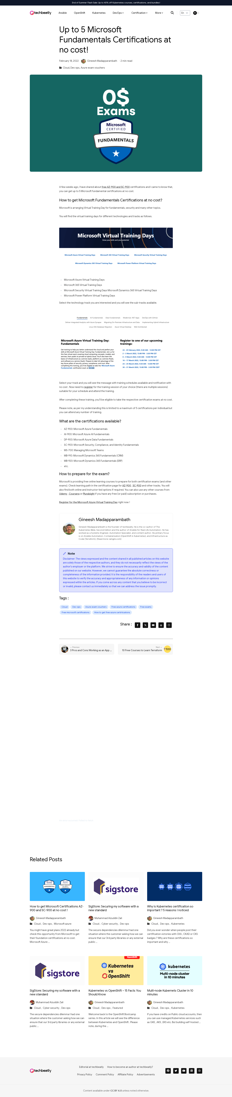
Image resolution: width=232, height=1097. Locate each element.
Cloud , (38, 923)
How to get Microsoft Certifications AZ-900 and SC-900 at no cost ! (56, 908)
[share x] (145, 625)
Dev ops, (75, 67)
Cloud (65, 607)
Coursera (74, 493)
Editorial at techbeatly (91, 1067)
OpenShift (79, 12)
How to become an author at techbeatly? (130, 1067)
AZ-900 (126, 485)
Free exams (145, 607)
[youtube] (184, 1071)
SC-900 (137, 485)
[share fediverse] (161, 625)
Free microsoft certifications (75, 612)
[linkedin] (191, 1071)
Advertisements (146, 1074)
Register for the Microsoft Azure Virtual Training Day (88, 502)
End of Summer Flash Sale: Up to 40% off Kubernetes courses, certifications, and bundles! (116, 2)
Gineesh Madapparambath (102, 60)
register (88, 387)
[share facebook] (137, 625)
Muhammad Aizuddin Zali (108, 918)
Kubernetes (99, 12)
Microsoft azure (62, 923)
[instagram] (199, 1071)
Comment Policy (105, 1074)
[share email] (153, 625)
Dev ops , (48, 923)
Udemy (63, 493)
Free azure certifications (123, 607)
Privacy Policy (84, 1074)
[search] (174, 13)
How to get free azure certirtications (112, 612)
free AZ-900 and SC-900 (116, 187)
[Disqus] (116, 700)
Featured (118, 1008)
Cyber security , (110, 923)
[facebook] (168, 1071)
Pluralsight (89, 493)
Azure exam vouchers (93, 67)
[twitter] (176, 1071)
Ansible (63, 12)
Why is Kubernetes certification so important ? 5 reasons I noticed (170, 908)
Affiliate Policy (125, 1074)
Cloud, (66, 67)
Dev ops (76, 607)
